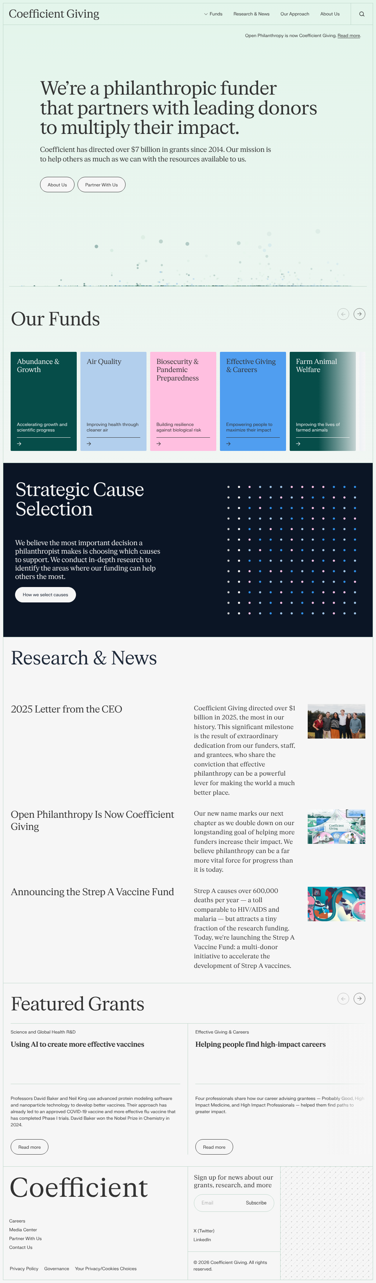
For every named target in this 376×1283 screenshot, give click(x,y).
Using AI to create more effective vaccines (77, 1044)
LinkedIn (202, 1240)
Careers (17, 1221)
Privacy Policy (24, 1269)
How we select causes (45, 595)
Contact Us (20, 1247)
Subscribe (256, 1203)
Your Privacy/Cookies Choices (106, 1269)
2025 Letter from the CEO (66, 710)
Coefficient (78, 1189)
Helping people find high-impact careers (260, 1044)
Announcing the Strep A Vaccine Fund (92, 892)
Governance (56, 1269)
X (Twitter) (204, 1231)
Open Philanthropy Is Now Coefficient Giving (92, 821)
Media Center (23, 1230)
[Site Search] (362, 14)
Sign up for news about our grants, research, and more (233, 1181)
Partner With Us (25, 1239)
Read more (349, 36)
